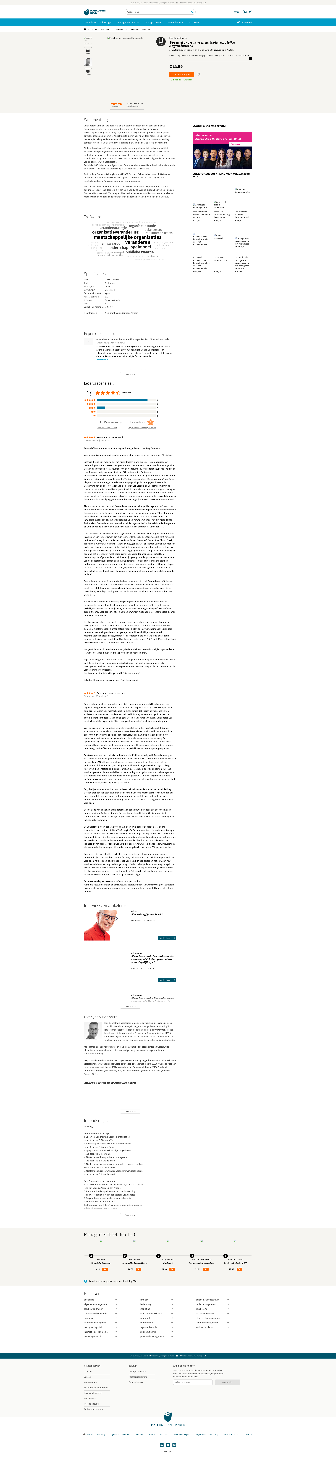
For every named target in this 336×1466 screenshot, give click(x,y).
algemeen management (96, 1304)
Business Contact (113, 300)
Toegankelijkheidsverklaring (207, 1435)
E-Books (93, 29)
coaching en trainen (93, 1309)
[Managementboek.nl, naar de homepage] (96, 15)
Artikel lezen (165, 938)
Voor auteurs (90, 1398)
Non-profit (105, 29)
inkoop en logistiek (93, 1327)
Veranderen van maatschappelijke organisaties (131, 29)
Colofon (139, 1435)
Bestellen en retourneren (96, 1387)
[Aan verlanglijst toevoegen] (198, 74)
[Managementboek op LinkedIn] (162, 1445)
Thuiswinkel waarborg (95, 1435)
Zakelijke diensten (137, 1371)
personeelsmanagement (152, 1336)
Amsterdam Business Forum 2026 (218, 139)
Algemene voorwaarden (120, 1435)
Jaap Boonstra (176, 38)
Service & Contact (231, 1435)
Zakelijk (133, 1365)
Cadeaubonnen (136, 1382)
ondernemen (146, 1322)
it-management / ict (94, 1336)
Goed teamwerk (221, 260)
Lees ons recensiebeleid (107, 428)
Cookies (163, 1435)
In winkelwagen (182, 74)
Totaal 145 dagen (133, 106)
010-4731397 (246, 22)
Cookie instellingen (181, 1435)
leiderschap (145, 1304)
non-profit (145, 1318)
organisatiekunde (148, 1327)
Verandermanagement (127, 313)
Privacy (152, 1435)
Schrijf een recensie (109, 422)
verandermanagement (207, 1322)
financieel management (95, 1322)
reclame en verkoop (205, 1313)
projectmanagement (206, 1304)
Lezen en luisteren (93, 1393)
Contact (87, 1377)
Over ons (88, 1371)
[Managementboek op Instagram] (174, 1445)
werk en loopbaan (204, 1327)
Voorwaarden (90, 1382)
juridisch (144, 1300)
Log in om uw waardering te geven (142, 428)
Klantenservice (92, 1365)
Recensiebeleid (91, 1404)
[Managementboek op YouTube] (168, 1445)
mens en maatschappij (151, 1313)
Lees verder (101, 360)
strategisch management (208, 1318)
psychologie (201, 1309)
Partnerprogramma (93, 1409)
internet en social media (96, 1332)
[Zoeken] (192, 12)
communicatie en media (95, 1313)
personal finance (148, 1332)
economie (88, 1318)
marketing (145, 1309)
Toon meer (129, 374)
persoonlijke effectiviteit (207, 1300)
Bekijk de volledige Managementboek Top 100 (112, 1281)
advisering (89, 1300)
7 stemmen (115, 106)
